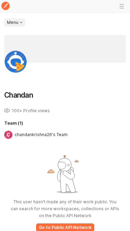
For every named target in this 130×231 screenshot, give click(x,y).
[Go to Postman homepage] (5, 6)
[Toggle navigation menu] (122, 6)
